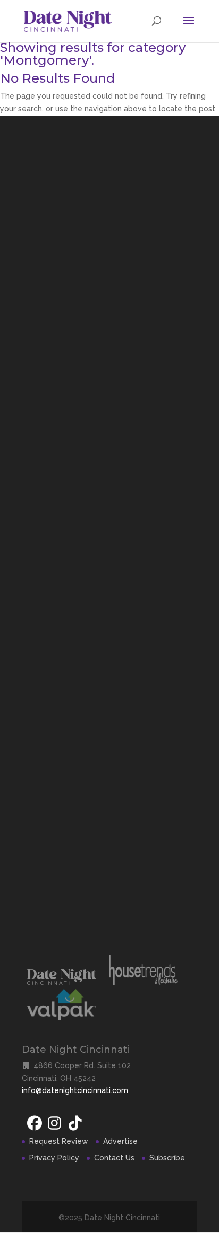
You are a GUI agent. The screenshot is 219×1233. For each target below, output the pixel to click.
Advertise (120, 1141)
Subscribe (167, 1157)
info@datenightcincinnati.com (75, 1090)
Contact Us (114, 1157)
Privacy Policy (54, 1157)
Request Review (58, 1141)
